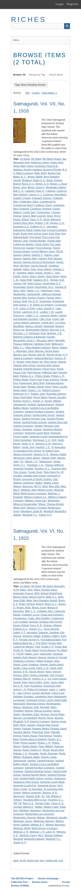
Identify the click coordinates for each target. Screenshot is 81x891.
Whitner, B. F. (37, 824)
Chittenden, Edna (29, 201)
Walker (38, 482)
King (26, 686)
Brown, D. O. (42, 184)
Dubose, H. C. (20, 629)
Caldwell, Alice (45, 611)
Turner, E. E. (57, 803)
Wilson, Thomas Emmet (51, 504)
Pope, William (45, 746)
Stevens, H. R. (41, 454)
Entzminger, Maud (22, 230)
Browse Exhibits (20, 885)
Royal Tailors (40, 397)
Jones (46, 682)
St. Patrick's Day (50, 450)
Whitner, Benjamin (55, 824)
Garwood (58, 654)
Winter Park (19, 507)
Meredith (45, 707)
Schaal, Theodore (22, 429)
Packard (17, 369)
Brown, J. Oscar (58, 184)
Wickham (59, 490)
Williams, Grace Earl (35, 500)
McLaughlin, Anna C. (24, 340)
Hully (23, 290)
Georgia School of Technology (39, 262)
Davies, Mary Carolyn (34, 216)
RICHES (28, 19)
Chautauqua (20, 618)
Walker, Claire (51, 482)
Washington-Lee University (39, 814)
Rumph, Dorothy (57, 397)
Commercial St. (48, 201)
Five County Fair (51, 237)
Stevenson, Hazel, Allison (26, 458)
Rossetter (34, 753)
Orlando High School (24, 365)
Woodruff (48, 511)
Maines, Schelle (33, 326)
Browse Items (40, 882)
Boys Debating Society (45, 600)
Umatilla (17, 475)
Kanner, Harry (53, 297)
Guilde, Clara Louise (24, 668)
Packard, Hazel (58, 728)
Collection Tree (19, 882)
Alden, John (26, 589)
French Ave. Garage (23, 248)
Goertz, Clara (20, 664)
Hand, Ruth (26, 280)
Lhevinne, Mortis (48, 315)
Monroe (29, 710)
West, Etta (54, 486)
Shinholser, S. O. (41, 440)
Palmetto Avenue (32, 369)
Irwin (24, 682)
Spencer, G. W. (43, 443)
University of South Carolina (37, 479)
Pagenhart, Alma (41, 732)
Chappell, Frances (42, 198)
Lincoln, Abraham (41, 693)
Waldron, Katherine (23, 482)
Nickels (20, 361)
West (45, 486)
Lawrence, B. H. (30, 312)
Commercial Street (23, 205)
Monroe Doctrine (43, 710)
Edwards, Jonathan (49, 632)
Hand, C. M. (42, 668)
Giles (56, 661)
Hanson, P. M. (20, 671)
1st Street (25, 159)
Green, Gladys (37, 276)
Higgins (54, 280)
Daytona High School (50, 621)
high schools (56, 675)
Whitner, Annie (45, 490)
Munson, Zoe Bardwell (25, 718)
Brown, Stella (24, 607)
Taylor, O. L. (19, 465)
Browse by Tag (37, 74)
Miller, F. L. (18, 347)
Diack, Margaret (51, 219)
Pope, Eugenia (51, 379)
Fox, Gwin (55, 244)
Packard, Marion (22, 732)
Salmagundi (19, 404)
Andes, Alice (56, 162)
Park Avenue (34, 372)
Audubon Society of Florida (46, 169)
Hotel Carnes (34, 283)
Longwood (19, 700)
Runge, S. (38, 401)
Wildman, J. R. (21, 831)
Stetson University (22, 454)
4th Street (36, 159)
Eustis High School (31, 233)
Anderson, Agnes (40, 162)
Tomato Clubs (42, 803)
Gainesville (46, 654)
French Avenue (44, 248)
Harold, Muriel (36, 671)
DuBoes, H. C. (38, 226)
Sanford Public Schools (34, 422)
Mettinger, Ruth (42, 344)
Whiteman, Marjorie (43, 821)
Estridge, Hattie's (51, 636)
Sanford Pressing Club (33, 418)
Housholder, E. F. (52, 283)
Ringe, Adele (20, 390)
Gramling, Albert (25, 272)
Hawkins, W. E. (41, 280)
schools (37, 429)
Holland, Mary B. (22, 678)
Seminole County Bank (37, 433)
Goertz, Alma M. (39, 265)
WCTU (37, 486)
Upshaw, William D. (23, 807)
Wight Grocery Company (33, 493)
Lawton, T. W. (47, 312)
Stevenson (19, 796)
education (52, 226)
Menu (16, 40)
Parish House (30, 735)
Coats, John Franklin (39, 618)
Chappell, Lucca (30, 614)
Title (27, 93)
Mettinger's (57, 344)
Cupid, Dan (29, 212)
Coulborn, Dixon (43, 205)
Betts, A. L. (51, 597)
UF (62, 472)
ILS (49, 678)
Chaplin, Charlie (22, 198)
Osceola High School (48, 365)
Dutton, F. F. (19, 632)
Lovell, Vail (58, 319)
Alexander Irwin (21, 162)
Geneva (17, 262)
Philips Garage (28, 743)
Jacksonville (33, 294)
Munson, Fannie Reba (47, 351)
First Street (35, 237)
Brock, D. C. (28, 184)
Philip (16, 743)
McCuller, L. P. (20, 333)
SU (21, 461)
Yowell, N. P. (45, 515)
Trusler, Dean (35, 472)
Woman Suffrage (54, 835)
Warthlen (24, 810)
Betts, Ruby (40, 173)
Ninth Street (32, 361)
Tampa (56, 461)
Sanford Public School (31, 778)
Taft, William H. (54, 796)
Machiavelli (19, 703)
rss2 (60, 860)
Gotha (26, 269)
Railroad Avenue (55, 383)
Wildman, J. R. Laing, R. (42, 831)
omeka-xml (51, 860)
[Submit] (67, 26)
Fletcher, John (20, 240)
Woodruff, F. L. (30, 515)
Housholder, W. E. (44, 287)
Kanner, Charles (36, 297)
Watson (17, 486)
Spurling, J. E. (42, 447)
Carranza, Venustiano (54, 194)
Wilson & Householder (25, 504)
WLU (40, 835)
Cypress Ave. (43, 212)
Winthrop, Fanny (28, 835)
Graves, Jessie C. (44, 272)
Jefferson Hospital (51, 294)
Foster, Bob (61, 646)
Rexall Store (19, 386)
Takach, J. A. (31, 461)
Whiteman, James (22, 821)
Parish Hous (49, 369)
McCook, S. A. (57, 329)
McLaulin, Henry (45, 340)
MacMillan (18, 326)
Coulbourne (57, 618)
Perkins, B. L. (27, 376)
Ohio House (50, 361)
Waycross (27, 486)
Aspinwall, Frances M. (46, 166)
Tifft (15, 803)
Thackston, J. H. (35, 465)
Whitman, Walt (28, 490)
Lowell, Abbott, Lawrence (26, 322)
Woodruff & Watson (34, 839)
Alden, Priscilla (42, 589)
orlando (62, 361)
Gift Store (25, 265)
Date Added (48, 93)
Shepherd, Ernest (47, 785)
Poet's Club (36, 379)
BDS (37, 593)
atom (15, 860)
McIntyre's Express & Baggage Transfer (34, 337)
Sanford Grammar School (38, 771)
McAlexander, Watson (37, 329)
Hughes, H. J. (39, 678)
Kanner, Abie (20, 297)
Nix (41, 361)
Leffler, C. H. (32, 315)
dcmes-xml (33, 860)
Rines (48, 386)
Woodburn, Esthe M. (31, 511)
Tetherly (17, 799)
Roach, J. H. (34, 390)
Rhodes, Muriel (36, 386)
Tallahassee (45, 461)
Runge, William (53, 401)
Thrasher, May (58, 468)
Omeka (65, 885)
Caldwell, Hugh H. (34, 191)
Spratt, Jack (28, 447)
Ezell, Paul (54, 233)
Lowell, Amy (47, 322)
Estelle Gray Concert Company (50, 230)
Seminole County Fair (24, 785)
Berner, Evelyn (37, 597)
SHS (54, 440)
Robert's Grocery (51, 390)
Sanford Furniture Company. (40, 767)
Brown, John (20, 187)
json (42, 860)
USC (55, 479)
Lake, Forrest (24, 693)
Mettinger (28, 344)
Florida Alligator (37, 240)
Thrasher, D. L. (42, 468)
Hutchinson (47, 290)
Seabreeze (60, 778)
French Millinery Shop (43, 251)
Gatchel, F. (37, 255)
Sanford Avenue (45, 404)
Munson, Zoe (20, 354)
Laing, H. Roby (27, 308)
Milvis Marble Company (38, 347)
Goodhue (34, 664)
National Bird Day (44, 358)
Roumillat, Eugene (56, 394)
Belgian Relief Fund (51, 593)
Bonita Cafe (54, 173)
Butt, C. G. (18, 191)
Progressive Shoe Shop (32, 383)
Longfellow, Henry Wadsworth (50, 696)
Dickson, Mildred (52, 625)
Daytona (33, 621)
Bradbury (27, 180)
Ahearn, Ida (60, 159)
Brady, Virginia (54, 180)
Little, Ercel (45, 319)
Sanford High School (43, 415)
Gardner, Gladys (21, 255)
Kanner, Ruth (20, 301)
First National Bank (50, 639)
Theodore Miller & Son (35, 799)
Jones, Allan (57, 682)
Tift (19, 803)
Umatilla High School (34, 475)
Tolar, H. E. (28, 803)
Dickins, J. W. (42, 223)
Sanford (31, 404)
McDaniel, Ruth (37, 333)
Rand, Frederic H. (32, 750)
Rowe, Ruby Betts (22, 397)
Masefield (49, 326)
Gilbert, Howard (44, 661)
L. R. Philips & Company (40, 305)
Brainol (17, 184)
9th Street (47, 159)
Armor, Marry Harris (23, 166)
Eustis (16, 233)
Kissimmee (45, 301)
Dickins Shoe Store (23, 223)
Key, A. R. (33, 301)
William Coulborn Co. (35, 497)
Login (60, 4)
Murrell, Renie (54, 354)
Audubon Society (22, 169)
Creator (36, 93)
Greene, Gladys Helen (52, 664)
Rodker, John (38, 394)
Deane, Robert (21, 219)
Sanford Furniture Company (39, 411)
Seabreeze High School (26, 782)
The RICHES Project (22, 878)
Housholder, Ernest (23, 287)
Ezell (45, 233)
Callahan (50, 191)
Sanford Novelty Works (34, 775)
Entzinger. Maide (31, 636)
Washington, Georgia (24, 817)
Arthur (54, 589)
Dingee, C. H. (57, 223)
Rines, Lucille (59, 386)
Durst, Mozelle (51, 629)
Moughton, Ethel (25, 351)
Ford (37, 646)
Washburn (35, 810)
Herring (57, 671)
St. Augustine (58, 447)
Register (72, 4)
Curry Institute (20, 621)
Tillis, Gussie (20, 472)
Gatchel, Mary (30, 258)
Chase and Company (51, 614)
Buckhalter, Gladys (56, 187)
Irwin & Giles (35, 682)
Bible (29, 600)
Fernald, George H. (29, 639)
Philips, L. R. (58, 376)
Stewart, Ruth (48, 458)
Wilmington (54, 500)
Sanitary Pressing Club (46, 426)
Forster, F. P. (47, 646)
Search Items (56, 74)
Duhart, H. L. (36, 629)
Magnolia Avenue (36, 703)
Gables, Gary (32, 654)
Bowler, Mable (35, 176)
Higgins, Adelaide (39, 675)
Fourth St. (18, 650)
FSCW (59, 251)
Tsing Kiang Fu (51, 472)
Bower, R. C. (19, 176)
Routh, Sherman (49, 753)
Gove (33, 269)
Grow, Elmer (52, 276)
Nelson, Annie (58, 721)
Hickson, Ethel (21, 675)
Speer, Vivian (20, 789)
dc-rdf (23, 860)
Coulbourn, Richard (40, 208)
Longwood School (35, 700)
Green (25, 276)
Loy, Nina (60, 322)
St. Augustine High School (27, 450)
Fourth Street (42, 244)
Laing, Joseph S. (45, 308)
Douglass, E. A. (21, 226)
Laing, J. (53, 689)
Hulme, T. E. (33, 290)
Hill (24, 283)
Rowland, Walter (31, 757)
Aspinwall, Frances (23, 593)
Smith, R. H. (28, 443)
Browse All (19, 74)
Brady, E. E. (39, 180)
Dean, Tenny (53, 216)
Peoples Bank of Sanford (33, 739)
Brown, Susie (39, 607)
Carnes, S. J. (35, 194)
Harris (48, 671)
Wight (16, 493)
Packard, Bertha (40, 728)
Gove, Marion (44, 269)
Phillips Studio (21, 379)
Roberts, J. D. (20, 753)
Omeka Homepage (48, 878)
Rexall (46, 750)
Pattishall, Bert (49, 372)
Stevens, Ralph (58, 454)
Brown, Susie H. (36, 187)
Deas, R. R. (36, 219)
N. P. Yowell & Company (37, 721)
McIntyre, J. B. (54, 333)
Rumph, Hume (49, 757)
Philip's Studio (42, 376)
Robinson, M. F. (21, 394)
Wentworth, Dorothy (56, 817)
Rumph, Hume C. (22, 401)
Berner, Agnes (20, 597)
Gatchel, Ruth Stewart (50, 258)
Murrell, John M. (36, 354)
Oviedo (17, 728)
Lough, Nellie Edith (56, 700)
